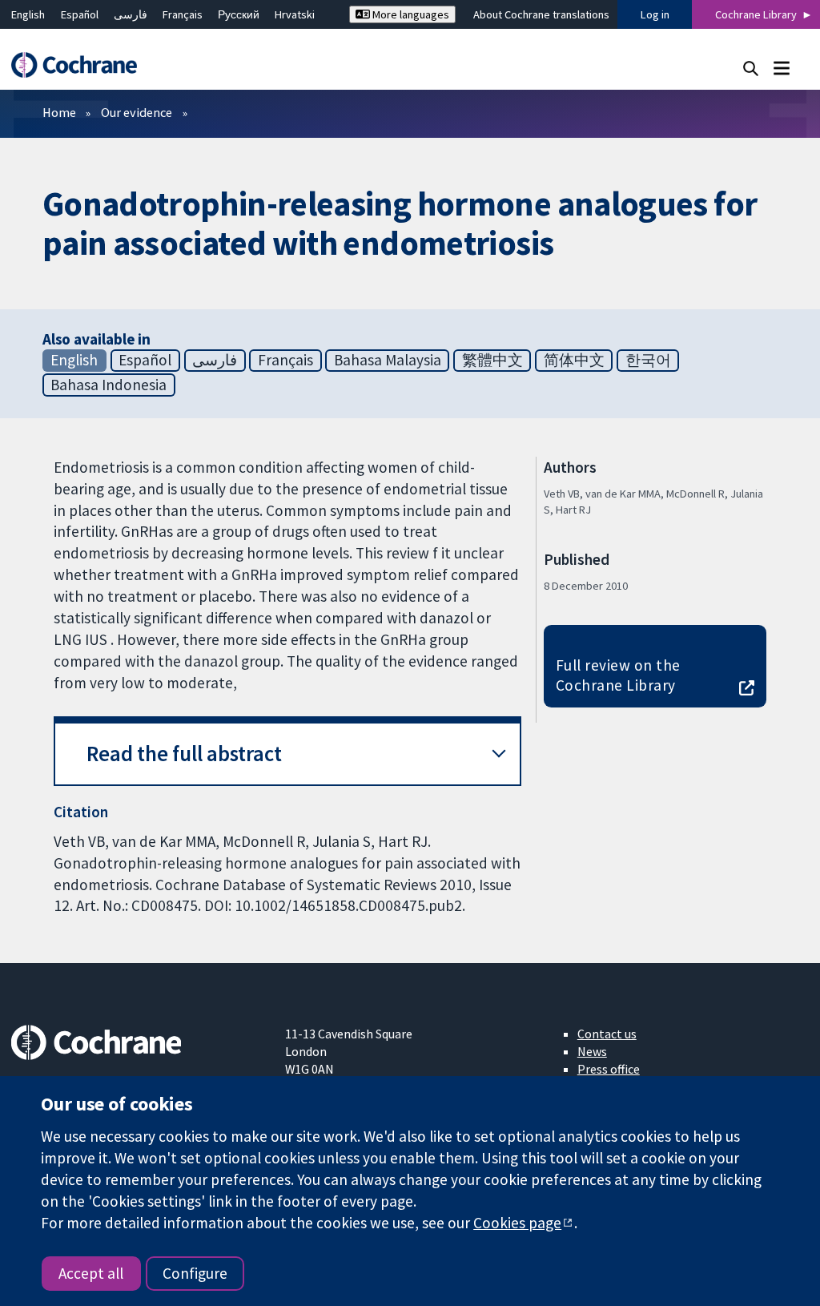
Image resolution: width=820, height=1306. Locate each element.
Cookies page (517, 1222)
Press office (608, 1069)
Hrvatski (295, 14)
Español (79, 14)
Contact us (607, 1034)
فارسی (130, 14)
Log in (655, 14)
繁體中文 (492, 359)
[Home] (81, 65)
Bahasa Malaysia (387, 359)
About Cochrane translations (541, 14)
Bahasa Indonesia (108, 384)
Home (59, 112)
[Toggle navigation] (781, 67)
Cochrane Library (756, 14)
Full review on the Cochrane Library (618, 675)
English (28, 14)
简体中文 (574, 359)
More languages (409, 14)
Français (183, 14)
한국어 (648, 359)
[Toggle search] (750, 67)
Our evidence (136, 112)
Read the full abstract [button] (184, 753)
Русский (238, 14)
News (592, 1051)
